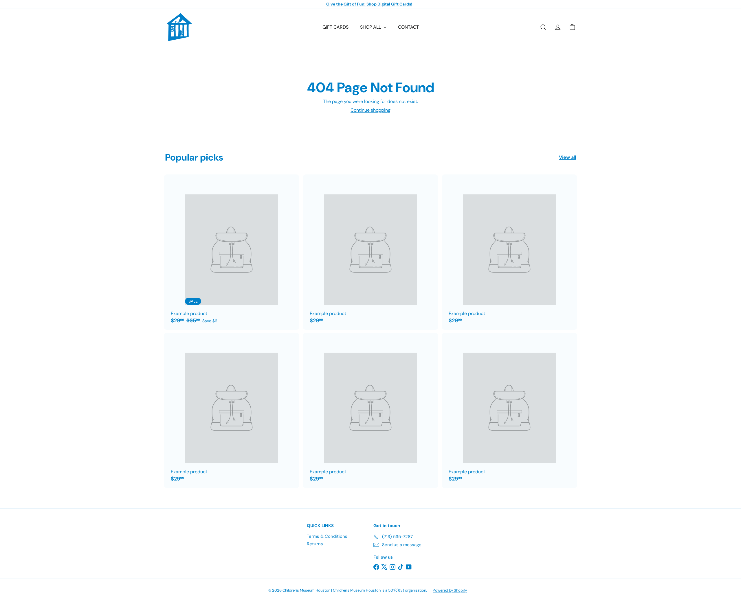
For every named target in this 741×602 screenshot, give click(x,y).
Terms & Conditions (327, 536)
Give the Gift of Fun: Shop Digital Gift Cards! (369, 4)
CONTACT (408, 27)
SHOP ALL (371, 27)
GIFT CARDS (335, 27)
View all (567, 157)
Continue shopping (370, 110)
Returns (315, 544)
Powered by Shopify (450, 590)
